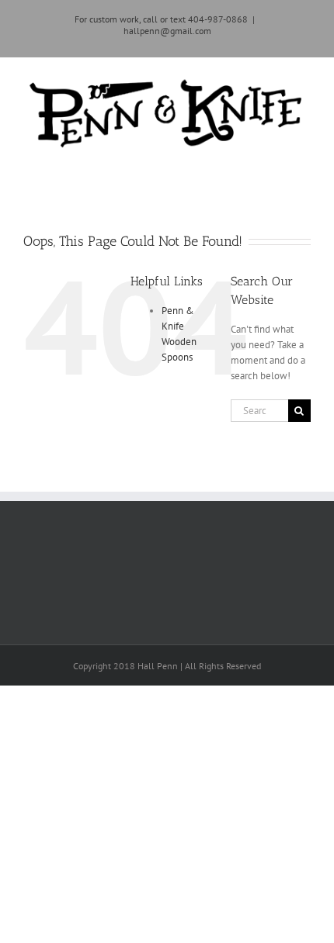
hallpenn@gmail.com (167, 30)
